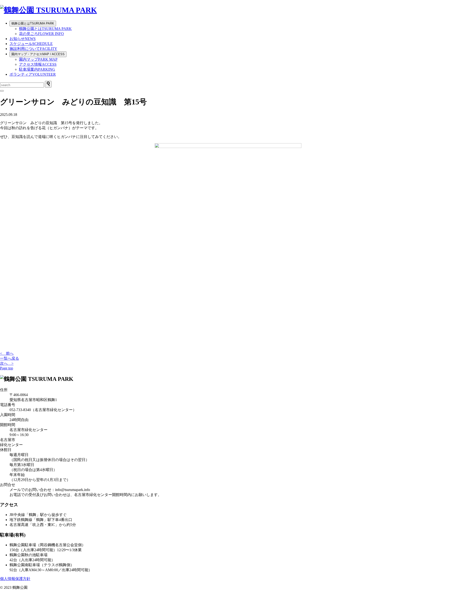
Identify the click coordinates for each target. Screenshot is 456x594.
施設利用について (33, 49)
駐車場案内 (37, 69)
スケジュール (31, 44)
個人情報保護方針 (15, 579)
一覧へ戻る (9, 358)
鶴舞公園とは (32, 23)
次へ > (7, 363)
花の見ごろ (41, 34)
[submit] (48, 84)
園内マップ (38, 59)
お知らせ (23, 39)
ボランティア (33, 74)
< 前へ (7, 353)
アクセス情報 (38, 64)
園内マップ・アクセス (38, 54)
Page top (6, 368)
